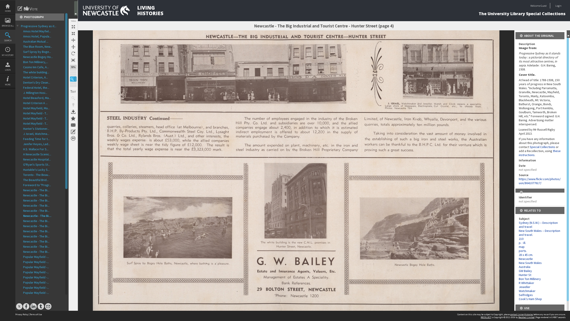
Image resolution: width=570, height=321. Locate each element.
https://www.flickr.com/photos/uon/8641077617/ (540, 181)
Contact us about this (73, 125)
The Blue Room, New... (37, 47)
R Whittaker (526, 283)
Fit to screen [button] (73, 33)
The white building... (36, 72)
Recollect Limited (526, 317)
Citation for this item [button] (73, 138)
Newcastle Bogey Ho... (38, 57)
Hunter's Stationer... (36, 129)
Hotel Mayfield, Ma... (36, 108)
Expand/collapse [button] (568, 34)
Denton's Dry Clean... (36, 82)
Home (8, 11)
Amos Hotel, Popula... (37, 36)
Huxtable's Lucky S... (36, 170)
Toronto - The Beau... (36, 175)
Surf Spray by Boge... (37, 52)
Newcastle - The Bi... (36, 190)
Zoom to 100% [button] (73, 60)
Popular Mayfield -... (36, 257)
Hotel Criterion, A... (35, 77)
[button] (73, 79)
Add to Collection (73, 118)
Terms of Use (36, 314)
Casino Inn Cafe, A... (36, 67)
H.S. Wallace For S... (36, 149)
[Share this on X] (19, 304)
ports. (523, 251)
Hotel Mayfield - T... (35, 113)
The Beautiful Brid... (36, 180)
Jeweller (524, 287)
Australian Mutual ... (35, 41)
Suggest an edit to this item (20, 8)
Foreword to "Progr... (37, 185)
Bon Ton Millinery (530, 279)
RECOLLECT (486, 317)
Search (8, 40)
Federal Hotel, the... (36, 88)
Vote (31, 8)
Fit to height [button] (73, 46)
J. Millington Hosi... (35, 93)
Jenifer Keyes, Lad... (36, 144)
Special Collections (542, 147)
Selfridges (526, 295)
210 (521, 239)
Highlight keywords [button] (73, 105)
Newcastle (526, 259)
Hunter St (525, 275)
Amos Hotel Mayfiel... (37, 31)
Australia (524, 267)
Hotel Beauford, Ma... (37, 98)
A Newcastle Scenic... (37, 154)
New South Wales (530, 263)
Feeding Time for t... (36, 139)
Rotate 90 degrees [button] (73, 53)
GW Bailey (525, 271)
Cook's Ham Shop (530, 299)
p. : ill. (522, 243)
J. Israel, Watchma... (36, 134)
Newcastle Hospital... (37, 159)
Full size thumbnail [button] (73, 26)
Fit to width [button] (73, 40)
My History (8, 55)
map (522, 247)
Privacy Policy (21, 314)
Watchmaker (527, 291)
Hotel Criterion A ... (35, 103)
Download (73, 111)
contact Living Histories (521, 314)
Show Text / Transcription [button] (73, 91)
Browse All (8, 25)
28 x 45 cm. (526, 255)
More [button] (7, 84)
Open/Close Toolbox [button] (76, 8)
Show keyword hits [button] (73, 98)
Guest (544, 5)
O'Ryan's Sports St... (36, 165)
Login (8, 69)
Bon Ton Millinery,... (35, 62)
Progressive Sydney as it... (38, 26)
